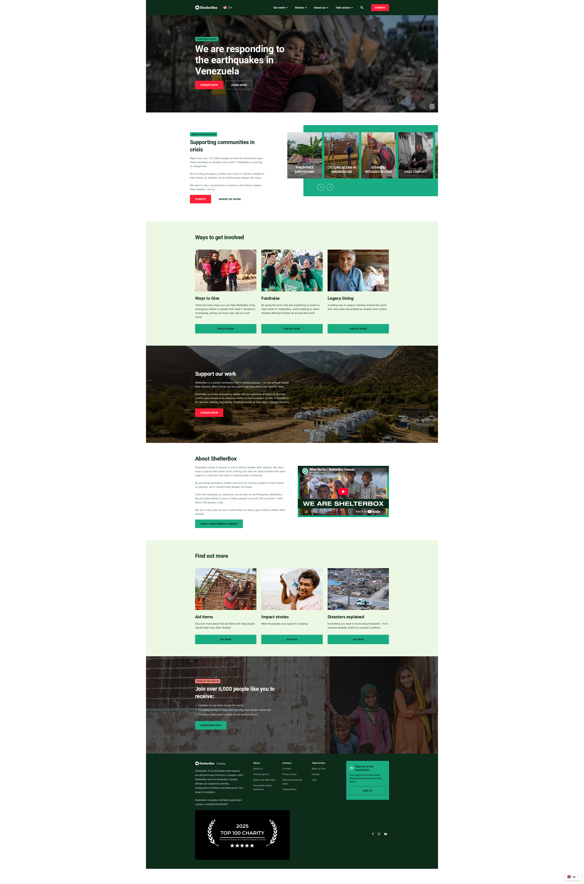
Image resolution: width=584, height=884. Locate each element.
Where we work (230, 199)
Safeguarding (289, 789)
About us (258, 768)
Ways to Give (318, 768)
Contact (286, 768)
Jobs (314, 779)
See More (225, 639)
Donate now (209, 84)
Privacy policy (289, 774)
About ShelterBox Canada (219, 523)
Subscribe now (210, 725)
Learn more (239, 84)
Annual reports (261, 774)
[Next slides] (330, 187)
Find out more (225, 328)
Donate (380, 7)
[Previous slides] (320, 187)
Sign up (367, 790)
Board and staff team (264, 779)
